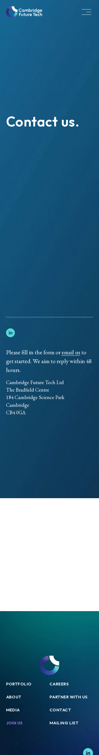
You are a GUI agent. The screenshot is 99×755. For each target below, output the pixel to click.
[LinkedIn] (10, 332)
